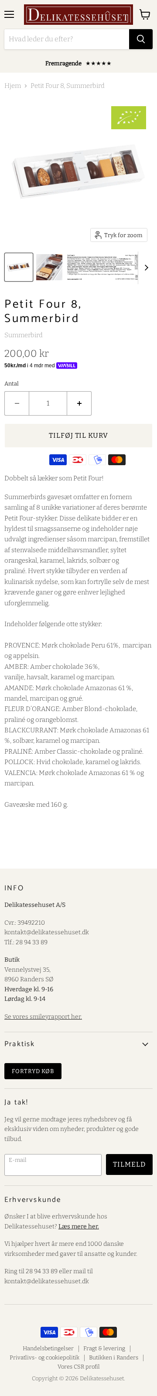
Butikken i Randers (113, 1357)
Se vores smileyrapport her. (43, 1016)
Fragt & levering (104, 1348)
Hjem (12, 86)
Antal (11, 383)
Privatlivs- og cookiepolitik (44, 1357)
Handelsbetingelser (48, 1348)
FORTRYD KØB (33, 1071)
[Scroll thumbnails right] (145, 268)
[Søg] (141, 39)
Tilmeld (129, 1164)
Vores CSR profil (79, 1366)
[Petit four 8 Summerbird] (19, 267)
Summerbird (23, 335)
